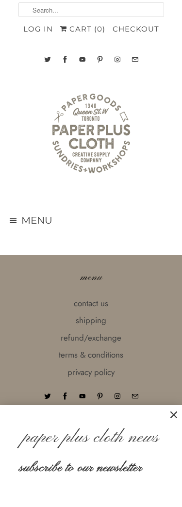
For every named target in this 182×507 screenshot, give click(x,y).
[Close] (173, 415)
